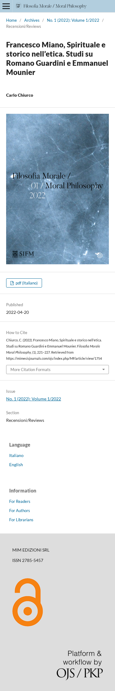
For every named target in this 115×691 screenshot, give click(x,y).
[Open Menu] (6, 6)
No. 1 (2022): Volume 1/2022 (73, 20)
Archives (32, 20)
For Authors (19, 510)
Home (11, 20)
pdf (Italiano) (26, 282)
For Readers (19, 501)
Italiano (16, 455)
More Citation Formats (30, 369)
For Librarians (21, 519)
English (16, 464)
